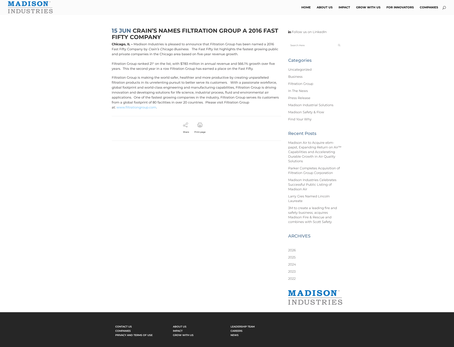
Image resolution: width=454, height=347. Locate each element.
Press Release (299, 98)
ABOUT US (179, 326)
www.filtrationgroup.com (136, 107)
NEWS (235, 335)
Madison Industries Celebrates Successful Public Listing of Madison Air (312, 184)
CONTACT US (123, 326)
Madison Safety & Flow (306, 112)
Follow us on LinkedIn (309, 32)
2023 (292, 272)
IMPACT (177, 330)
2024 (292, 264)
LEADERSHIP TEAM (243, 326)
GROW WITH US (183, 335)
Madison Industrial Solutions (310, 105)
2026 (292, 250)
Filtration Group (300, 84)
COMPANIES (123, 330)
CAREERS (236, 330)
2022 (292, 279)
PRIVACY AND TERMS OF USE (134, 335)
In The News (298, 91)
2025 (292, 257)
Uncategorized (300, 70)
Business (295, 77)
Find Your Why (300, 119)
